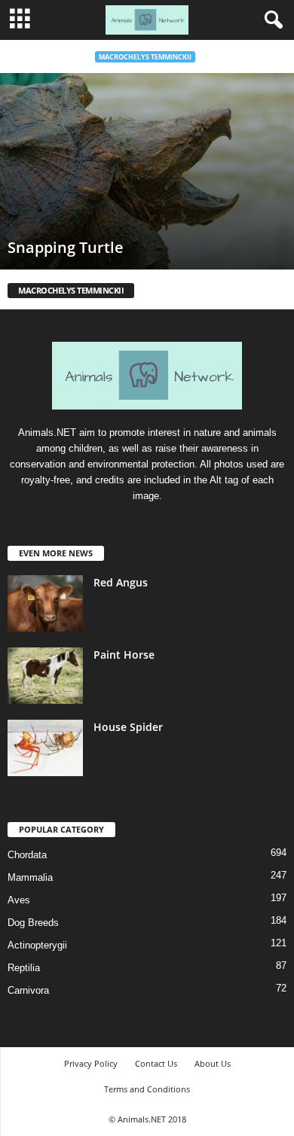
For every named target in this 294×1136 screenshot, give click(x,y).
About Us (212, 1063)
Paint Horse (124, 654)
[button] (270, 20)
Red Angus (120, 582)
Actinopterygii (37, 945)
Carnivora (28, 990)
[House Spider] (45, 748)
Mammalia (30, 877)
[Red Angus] (45, 603)
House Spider (128, 727)
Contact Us (156, 1063)
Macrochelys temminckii (145, 57)
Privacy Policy (91, 1063)
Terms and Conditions (147, 1089)
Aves (19, 900)
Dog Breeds (33, 922)
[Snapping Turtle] (147, 171)
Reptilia (24, 967)
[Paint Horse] (45, 675)
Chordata (27, 854)
